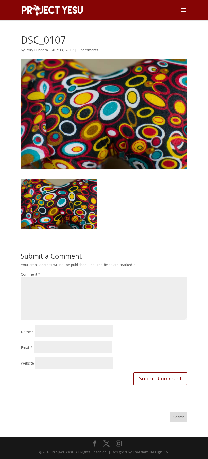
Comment (30, 274)
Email (27, 347)
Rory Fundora (37, 50)
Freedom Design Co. (151, 452)
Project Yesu (62, 452)
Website (27, 363)
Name (27, 331)
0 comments (88, 50)
